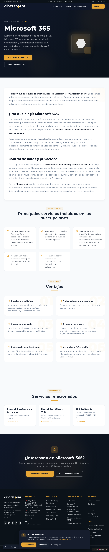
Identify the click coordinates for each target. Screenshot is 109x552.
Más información (64, 539)
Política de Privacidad (96, 526)
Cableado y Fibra (52, 516)
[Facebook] (101, 1)
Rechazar (43, 545)
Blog (68, 6)
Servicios (55, 6)
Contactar (98, 6)
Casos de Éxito (81, 6)
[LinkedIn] (93, 1)
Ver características (16, 64)
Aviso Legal (92, 532)
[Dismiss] (106, 549)
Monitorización (51, 506)
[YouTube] (98, 1)
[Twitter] (95, 1)
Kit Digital (91, 514)
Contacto (91, 510)
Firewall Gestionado (74, 515)
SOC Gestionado (73, 501)
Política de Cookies (95, 529)
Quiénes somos (94, 501)
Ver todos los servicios (69, 474)
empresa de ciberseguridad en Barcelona (12, 505)
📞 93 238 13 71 (30, 518)
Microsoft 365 (51, 519)
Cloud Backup (51, 513)
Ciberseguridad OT (74, 523)
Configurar (57, 545)
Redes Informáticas (53, 509)
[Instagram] (104, 1)
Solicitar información (17, 57)
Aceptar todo (29, 545)
